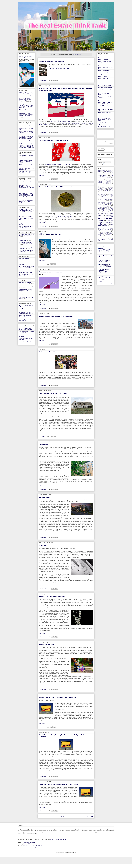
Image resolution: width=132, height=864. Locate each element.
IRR (101, 199)
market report (109, 203)
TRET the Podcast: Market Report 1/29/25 (25, 56)
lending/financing (102, 202)
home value (103, 194)
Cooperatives (43, 444)
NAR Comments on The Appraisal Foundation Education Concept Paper (26, 156)
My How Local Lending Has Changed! (52, 596)
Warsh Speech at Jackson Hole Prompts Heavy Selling (25, 283)
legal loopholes (100, 200)
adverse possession (101, 170)
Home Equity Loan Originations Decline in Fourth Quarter (25, 342)
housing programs (106, 196)
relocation (104, 229)
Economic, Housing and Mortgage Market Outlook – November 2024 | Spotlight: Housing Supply (26, 133)
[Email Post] (49, 80)
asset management (108, 171)
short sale (111, 235)
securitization (100, 235)
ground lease (101, 191)
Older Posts (89, 816)
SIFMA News (102, 276)
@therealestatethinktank (29, 842)
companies (108, 179)
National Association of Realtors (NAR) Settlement (57, 164)
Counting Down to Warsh (24, 293)
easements (105, 187)
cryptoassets (108, 182)
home (108, 193)
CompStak (21, 191)
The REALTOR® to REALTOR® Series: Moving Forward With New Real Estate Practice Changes (26, 210)
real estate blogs (101, 216)
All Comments (102, 136)
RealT (53, 216)
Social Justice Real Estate (48, 352)
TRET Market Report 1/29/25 (104, 126)
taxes (110, 236)
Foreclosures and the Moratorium (50, 272)
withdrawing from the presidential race (60, 121)
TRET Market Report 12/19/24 (104, 116)
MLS (110, 204)
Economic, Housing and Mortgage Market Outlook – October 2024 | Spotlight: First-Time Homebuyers (26, 142)
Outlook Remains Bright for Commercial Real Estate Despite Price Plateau (26, 263)
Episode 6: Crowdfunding (103, 70)
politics (106, 210)
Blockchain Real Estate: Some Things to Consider (56, 187)
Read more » (42, 128)
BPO (100, 175)
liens (111, 202)
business (105, 175)
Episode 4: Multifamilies (103, 65)
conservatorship (100, 180)
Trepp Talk (101, 248)
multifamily (105, 207)
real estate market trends (105, 223)
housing (105, 195)
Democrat (99, 184)
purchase (105, 211)
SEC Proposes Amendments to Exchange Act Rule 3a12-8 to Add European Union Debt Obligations (26, 94)
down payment (110, 184)
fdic (98, 189)
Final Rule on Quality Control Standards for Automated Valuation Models (26, 172)
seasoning (99, 234)
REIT (100, 229)
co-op (110, 176)
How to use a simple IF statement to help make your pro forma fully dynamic (105, 272)
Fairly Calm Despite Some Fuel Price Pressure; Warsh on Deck (25, 290)
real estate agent (109, 215)
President (100, 211)
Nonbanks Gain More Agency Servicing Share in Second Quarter (26, 313)
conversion (100, 181)
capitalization (102, 176)
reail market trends (105, 213)
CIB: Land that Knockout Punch (25, 272)
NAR (111, 207)
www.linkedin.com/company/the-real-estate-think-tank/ (35, 847)
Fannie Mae (110, 188)
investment (110, 198)
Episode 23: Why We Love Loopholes (52, 61)
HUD (112, 196)
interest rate (102, 198)
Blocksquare (70, 216)
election (110, 187)
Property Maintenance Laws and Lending (53, 393)
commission (100, 179)
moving (99, 207)
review (111, 232)
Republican (110, 229)
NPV (100, 209)
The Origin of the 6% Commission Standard (54, 140)
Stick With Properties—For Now (50, 234)
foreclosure (100, 190)
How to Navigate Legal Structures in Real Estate (56, 316)
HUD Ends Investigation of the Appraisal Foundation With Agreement (25, 161)
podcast (102, 210)
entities (99, 188)
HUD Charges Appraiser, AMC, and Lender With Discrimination (26, 165)
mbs (106, 204)
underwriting (104, 239)
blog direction (107, 173)
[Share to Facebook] (56, 80)
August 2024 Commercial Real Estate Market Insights (25, 182)
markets (99, 204)
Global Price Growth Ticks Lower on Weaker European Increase (26, 235)
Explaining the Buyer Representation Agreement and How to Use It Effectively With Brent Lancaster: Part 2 (26, 187)
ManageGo (58, 216)
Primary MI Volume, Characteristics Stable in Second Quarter (26, 309)
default (106, 183)
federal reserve (104, 189)
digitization (104, 184)
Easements (43, 545)
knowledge (110, 199)
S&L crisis (106, 233)
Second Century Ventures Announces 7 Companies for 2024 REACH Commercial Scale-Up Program (26, 200)
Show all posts (77, 54)
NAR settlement (101, 208)
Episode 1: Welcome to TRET (104, 57)
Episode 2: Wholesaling (103, 59)
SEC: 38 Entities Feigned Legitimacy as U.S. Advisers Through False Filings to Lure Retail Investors (25, 100)
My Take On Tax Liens (46, 645)
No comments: (43, 80)
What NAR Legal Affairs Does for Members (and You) (26, 227)
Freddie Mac (106, 190)
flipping (110, 189)
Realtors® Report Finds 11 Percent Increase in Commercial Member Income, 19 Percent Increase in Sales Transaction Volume (26, 268)
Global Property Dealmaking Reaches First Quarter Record (25, 243)
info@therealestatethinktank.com (58, 839)
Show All (112, 283)
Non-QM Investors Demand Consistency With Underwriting (25, 329)
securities (108, 234)
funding (111, 190)
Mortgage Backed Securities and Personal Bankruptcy (58, 697)
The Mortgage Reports (104, 264)
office (103, 209)
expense (104, 188)
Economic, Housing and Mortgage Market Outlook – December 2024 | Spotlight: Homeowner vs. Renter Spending (26, 127)
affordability (110, 170)
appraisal (100, 171)
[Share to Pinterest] (57, 80)
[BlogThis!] (53, 80)
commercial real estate (104, 177)
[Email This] (52, 80)
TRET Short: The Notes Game (104, 85)
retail (99, 232)
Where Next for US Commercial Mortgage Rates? (25, 240)
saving (110, 233)
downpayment (102, 186)
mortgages (107, 205)
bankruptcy (106, 172)
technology (107, 238)
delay (111, 183)
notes (112, 208)
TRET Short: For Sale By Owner (105, 87)
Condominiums (44, 497)
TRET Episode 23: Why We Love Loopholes (59, 68)
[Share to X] (54, 80)
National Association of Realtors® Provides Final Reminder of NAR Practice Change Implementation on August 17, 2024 (26, 195)
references (111, 228)
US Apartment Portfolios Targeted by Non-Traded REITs (26, 251)
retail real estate (104, 232)
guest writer (108, 191)
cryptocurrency (100, 183)
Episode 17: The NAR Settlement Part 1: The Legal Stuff (105, 103)
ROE (98, 233)
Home (62, 816)
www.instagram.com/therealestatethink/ (32, 845)
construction (108, 180)
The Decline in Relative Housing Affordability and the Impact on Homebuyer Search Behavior (26, 137)
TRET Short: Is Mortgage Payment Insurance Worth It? (105, 82)
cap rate (111, 175)
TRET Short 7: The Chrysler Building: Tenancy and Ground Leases (104, 119)
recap (107, 228)
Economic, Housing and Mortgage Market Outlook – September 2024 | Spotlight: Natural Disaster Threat (26, 146)
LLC (103, 203)
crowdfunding (100, 182)
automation (100, 172)
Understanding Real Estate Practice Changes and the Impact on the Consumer (26, 223)
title (98, 239)
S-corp (102, 233)
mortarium (100, 205)
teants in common (101, 238)
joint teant (105, 199)
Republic (64, 216)
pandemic (108, 209)
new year (107, 208)
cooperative (109, 181)
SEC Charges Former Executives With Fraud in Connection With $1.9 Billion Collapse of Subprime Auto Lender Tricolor (26, 106)
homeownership (110, 194)
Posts (100, 134)
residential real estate (104, 231)
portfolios (110, 210)
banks (112, 172)
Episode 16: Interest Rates (103, 100)
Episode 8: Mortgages (102, 76)
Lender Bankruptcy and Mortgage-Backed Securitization (58, 784)
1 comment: (43, 264)
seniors (107, 235)
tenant (111, 238)
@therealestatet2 (32, 844)
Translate (108, 164)
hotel (100, 195)
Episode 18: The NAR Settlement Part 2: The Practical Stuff (105, 106)
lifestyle (99, 203)
